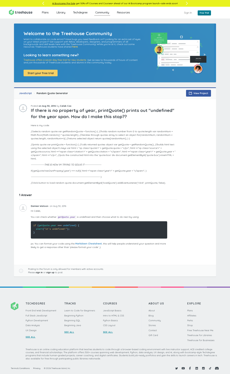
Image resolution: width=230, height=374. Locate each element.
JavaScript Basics (112, 310)
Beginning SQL (72, 320)
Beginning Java (72, 325)
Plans (45, 12)
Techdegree (80, 12)
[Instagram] (203, 368)
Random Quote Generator (52, 93)
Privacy (36, 368)
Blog (151, 315)
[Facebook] (190, 368)
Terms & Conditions (20, 368)
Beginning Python (73, 315)
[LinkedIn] (196, 368)
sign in (39, 272)
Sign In (188, 12)
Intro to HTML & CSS (113, 315)
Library (60, 12)
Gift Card (153, 335)
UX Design (31, 330)
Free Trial (204, 13)
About (152, 310)
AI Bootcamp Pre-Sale (63, 3)
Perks (190, 320)
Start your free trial (41, 73)
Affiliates (191, 315)
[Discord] (217, 368)
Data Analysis (33, 325)
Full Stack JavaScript (36, 315)
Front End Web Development (41, 310)
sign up (50, 272)
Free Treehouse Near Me (200, 330)
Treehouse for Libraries (199, 335)
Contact (153, 330)
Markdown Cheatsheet (88, 243)
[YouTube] (183, 368)
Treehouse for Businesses (200, 340)
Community (102, 12)
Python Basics (110, 320)
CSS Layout (109, 325)
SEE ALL (31, 337)
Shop (190, 325)
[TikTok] (210, 368)
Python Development (37, 320)
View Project (200, 93)
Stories (152, 325)
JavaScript (25, 93)
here (75, 46)
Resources (123, 12)
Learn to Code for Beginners (79, 310)
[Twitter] (176, 368)
